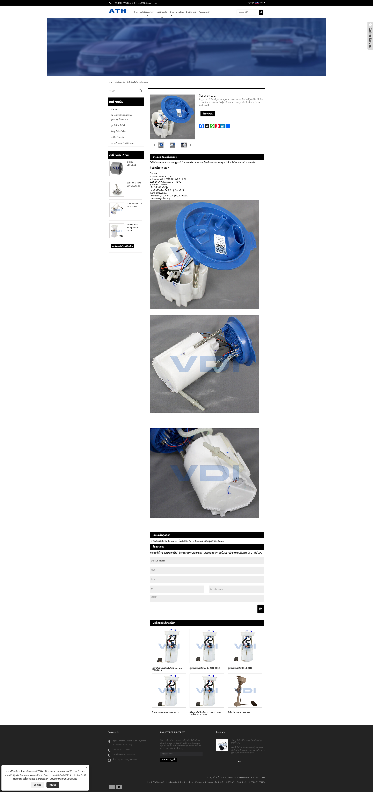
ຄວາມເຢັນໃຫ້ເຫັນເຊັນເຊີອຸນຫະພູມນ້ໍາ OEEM (121, 117)
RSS (239, 782)
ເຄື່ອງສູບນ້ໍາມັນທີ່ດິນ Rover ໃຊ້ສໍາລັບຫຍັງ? (246, 740)
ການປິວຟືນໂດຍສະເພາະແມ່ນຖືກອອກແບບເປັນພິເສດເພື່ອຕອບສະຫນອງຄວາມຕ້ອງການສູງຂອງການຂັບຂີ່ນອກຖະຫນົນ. (248, 750)
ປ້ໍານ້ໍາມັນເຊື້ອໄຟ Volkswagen (137, 82)
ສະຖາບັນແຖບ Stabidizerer (122, 143)
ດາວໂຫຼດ (180, 12)
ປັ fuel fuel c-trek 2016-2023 (165, 712)
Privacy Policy (258, 782)
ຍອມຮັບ (52, 785)
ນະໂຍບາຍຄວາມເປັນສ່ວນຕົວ (63, 779)
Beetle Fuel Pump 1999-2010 (132, 227)
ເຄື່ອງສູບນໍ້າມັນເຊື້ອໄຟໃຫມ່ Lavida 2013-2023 (167, 669)
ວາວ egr (114, 109)
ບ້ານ (148, 782)
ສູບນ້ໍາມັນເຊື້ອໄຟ (118, 125)
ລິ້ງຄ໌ (221, 782)
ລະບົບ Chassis (117, 137)
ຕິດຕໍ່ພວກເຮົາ (204, 12)
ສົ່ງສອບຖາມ (191, 12)
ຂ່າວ (172, 12)
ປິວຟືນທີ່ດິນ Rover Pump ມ (191, 541)
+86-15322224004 (122, 749)
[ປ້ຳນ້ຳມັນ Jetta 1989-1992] (245, 691)
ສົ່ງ (260, 609)
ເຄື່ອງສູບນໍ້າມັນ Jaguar (214, 541)
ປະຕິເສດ (37, 785)
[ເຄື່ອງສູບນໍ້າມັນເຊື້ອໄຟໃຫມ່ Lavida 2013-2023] (169, 646)
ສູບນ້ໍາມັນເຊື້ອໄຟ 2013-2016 (240, 668)
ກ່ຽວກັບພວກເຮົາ (147, 12)
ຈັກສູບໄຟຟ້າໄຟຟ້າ (118, 131)
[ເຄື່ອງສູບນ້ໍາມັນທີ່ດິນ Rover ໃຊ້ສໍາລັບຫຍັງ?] (222, 745)
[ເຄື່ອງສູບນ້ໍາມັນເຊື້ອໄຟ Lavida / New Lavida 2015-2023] (207, 691)
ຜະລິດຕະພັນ (162, 12)
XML (246, 782)
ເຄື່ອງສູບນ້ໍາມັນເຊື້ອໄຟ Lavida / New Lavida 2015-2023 (205, 713)
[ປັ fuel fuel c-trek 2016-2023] (169, 691)
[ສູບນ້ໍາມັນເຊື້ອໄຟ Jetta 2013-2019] (207, 646)
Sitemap (230, 782)
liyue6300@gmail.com (147, 3)
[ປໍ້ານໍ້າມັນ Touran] (161, 145)
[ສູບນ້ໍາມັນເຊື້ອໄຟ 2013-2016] (245, 646)
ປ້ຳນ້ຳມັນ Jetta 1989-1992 (239, 712)
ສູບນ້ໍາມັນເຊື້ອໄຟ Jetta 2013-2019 (205, 668)
